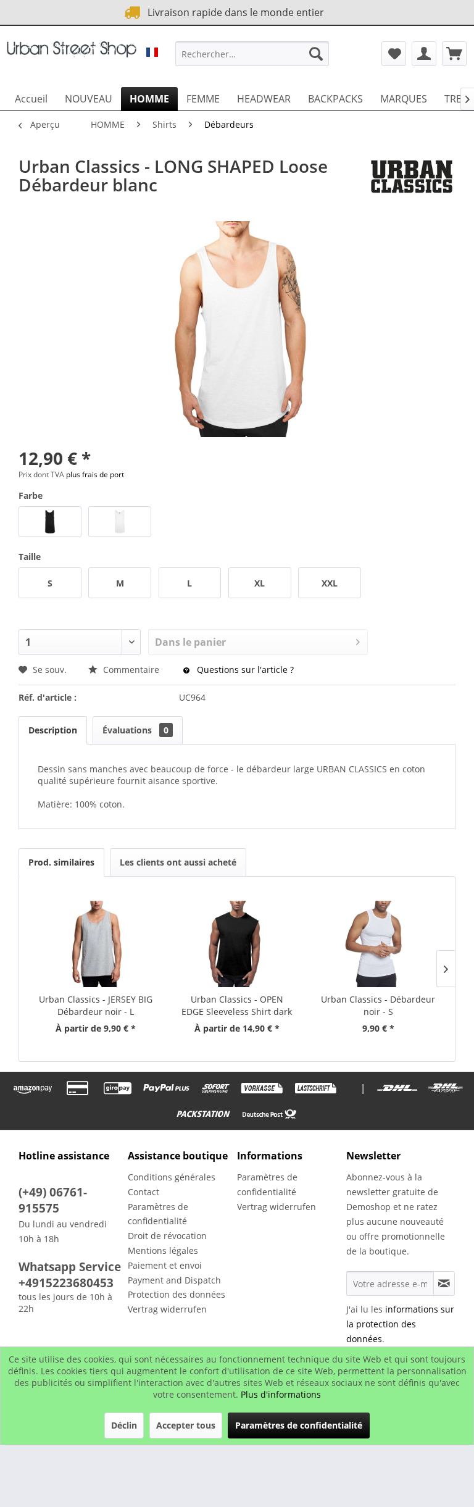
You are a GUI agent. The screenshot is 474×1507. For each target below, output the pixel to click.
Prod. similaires (61, 862)
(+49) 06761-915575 (53, 1200)
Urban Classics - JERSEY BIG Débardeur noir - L (95, 1005)
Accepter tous (185, 1425)
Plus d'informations (281, 1394)
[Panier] (454, 53)
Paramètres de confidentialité (158, 1214)
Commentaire (131, 669)
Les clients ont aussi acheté (178, 862)
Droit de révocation (167, 1236)
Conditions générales (171, 1177)
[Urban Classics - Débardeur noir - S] (378, 944)
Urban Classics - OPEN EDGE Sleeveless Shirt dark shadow (236, 1005)
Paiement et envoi (165, 1265)
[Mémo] (393, 53)
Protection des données (176, 1294)
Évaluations (135, 730)
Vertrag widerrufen (167, 1309)
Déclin (124, 1425)
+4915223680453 (66, 1283)
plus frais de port (95, 474)
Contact (143, 1192)
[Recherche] (316, 53)
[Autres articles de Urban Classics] (411, 178)
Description (52, 730)
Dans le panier (190, 642)
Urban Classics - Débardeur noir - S (378, 1005)
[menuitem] (252, 53)
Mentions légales (163, 1250)
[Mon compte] (424, 53)
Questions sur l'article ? (244, 669)
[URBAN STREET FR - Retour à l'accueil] (71, 56)
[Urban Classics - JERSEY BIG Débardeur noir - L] (96, 944)
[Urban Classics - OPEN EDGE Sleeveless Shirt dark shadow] (237, 944)
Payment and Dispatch (174, 1280)
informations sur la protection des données (400, 1324)
